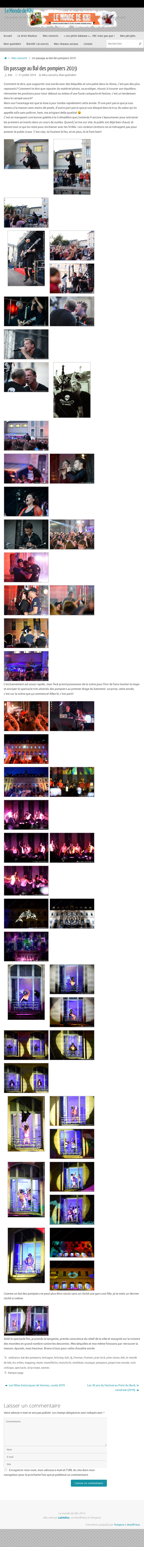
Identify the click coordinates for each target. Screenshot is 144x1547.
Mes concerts (19, 58)
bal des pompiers (31, 1357)
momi (39, 1362)
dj (71, 1357)
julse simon (113, 1357)
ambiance (14, 1357)
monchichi (65, 1362)
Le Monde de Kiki (19, 11)
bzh (67, 1357)
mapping (30, 1362)
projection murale (118, 1362)
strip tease (33, 1367)
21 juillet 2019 (27, 75)
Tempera (119, 1524)
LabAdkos (63, 1517)
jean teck (99, 1357)
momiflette (51, 1362)
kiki (123, 1357)
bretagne (47, 1357)
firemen (88, 1357)
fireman (78, 1357)
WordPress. (133, 1524)
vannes (45, 1367)
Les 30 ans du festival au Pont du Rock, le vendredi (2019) (113, 1388)
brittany (59, 1357)
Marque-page (15, 1372)
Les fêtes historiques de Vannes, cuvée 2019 (36, 1385)
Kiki (10, 75)
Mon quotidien (67, 75)
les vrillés (18, 1362)
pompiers (101, 1362)
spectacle (20, 1367)
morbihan (78, 1362)
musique (90, 1362)
